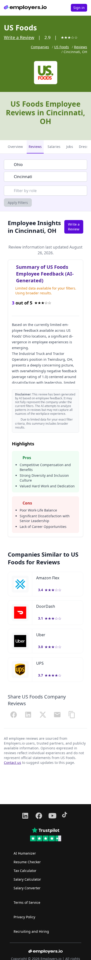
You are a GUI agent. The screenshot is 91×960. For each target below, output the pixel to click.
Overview (15, 146)
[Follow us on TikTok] (66, 816)
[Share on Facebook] (13, 714)
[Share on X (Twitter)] (43, 714)
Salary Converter (27, 888)
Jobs (69, 146)
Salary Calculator (27, 879)
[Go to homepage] (25, 7)
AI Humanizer (25, 853)
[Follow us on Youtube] (52, 816)
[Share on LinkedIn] (28, 714)
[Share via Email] (57, 714)
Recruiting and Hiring (31, 931)
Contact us (12, 762)
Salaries (54, 146)
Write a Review (19, 37)
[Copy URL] (72, 714)
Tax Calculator (25, 870)
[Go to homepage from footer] (45, 951)
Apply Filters (18, 202)
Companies (40, 47)
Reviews (80, 47)
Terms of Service (27, 902)
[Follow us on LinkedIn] (25, 816)
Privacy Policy (24, 917)
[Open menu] (63, 8)
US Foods (61, 47)
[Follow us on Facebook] (39, 816)
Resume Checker (27, 862)
